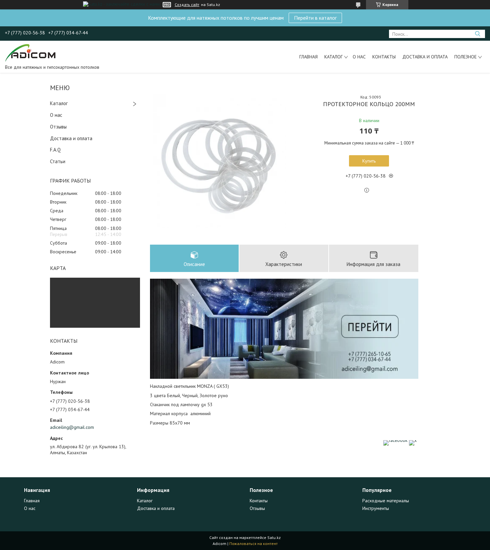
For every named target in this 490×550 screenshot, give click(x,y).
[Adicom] (32, 54)
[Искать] (477, 34)
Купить (369, 161)
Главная (308, 57)
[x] (413, 440)
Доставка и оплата (425, 57)
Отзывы (58, 126)
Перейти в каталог (315, 17)
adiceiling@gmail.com (72, 427)
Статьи (57, 161)
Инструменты (375, 508)
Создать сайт (187, 4)
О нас (359, 57)
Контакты (384, 57)
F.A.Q (55, 150)
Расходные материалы (385, 501)
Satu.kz (274, 537)
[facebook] (395, 440)
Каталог (333, 57)
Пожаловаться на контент (253, 543)
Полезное (465, 57)
